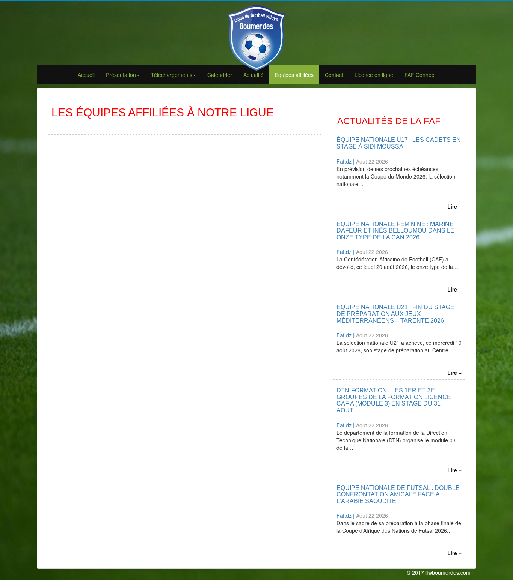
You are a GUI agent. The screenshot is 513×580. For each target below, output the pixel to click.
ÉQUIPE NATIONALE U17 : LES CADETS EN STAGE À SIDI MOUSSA (398, 143)
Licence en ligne (374, 74)
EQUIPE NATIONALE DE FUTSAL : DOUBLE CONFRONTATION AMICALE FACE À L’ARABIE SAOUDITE (398, 494)
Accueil (86, 74)
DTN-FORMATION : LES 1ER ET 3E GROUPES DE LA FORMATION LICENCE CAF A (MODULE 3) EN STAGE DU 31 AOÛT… (393, 400)
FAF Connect (420, 74)
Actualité (253, 74)
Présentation (121, 74)
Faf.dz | (346, 161)
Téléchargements (171, 74)
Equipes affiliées (294, 74)
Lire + (454, 206)
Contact (334, 74)
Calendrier (219, 74)
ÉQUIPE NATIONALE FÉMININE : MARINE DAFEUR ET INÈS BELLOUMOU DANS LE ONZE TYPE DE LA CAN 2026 (395, 230)
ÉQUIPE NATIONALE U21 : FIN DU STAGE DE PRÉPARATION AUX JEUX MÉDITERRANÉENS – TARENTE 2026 (395, 313)
